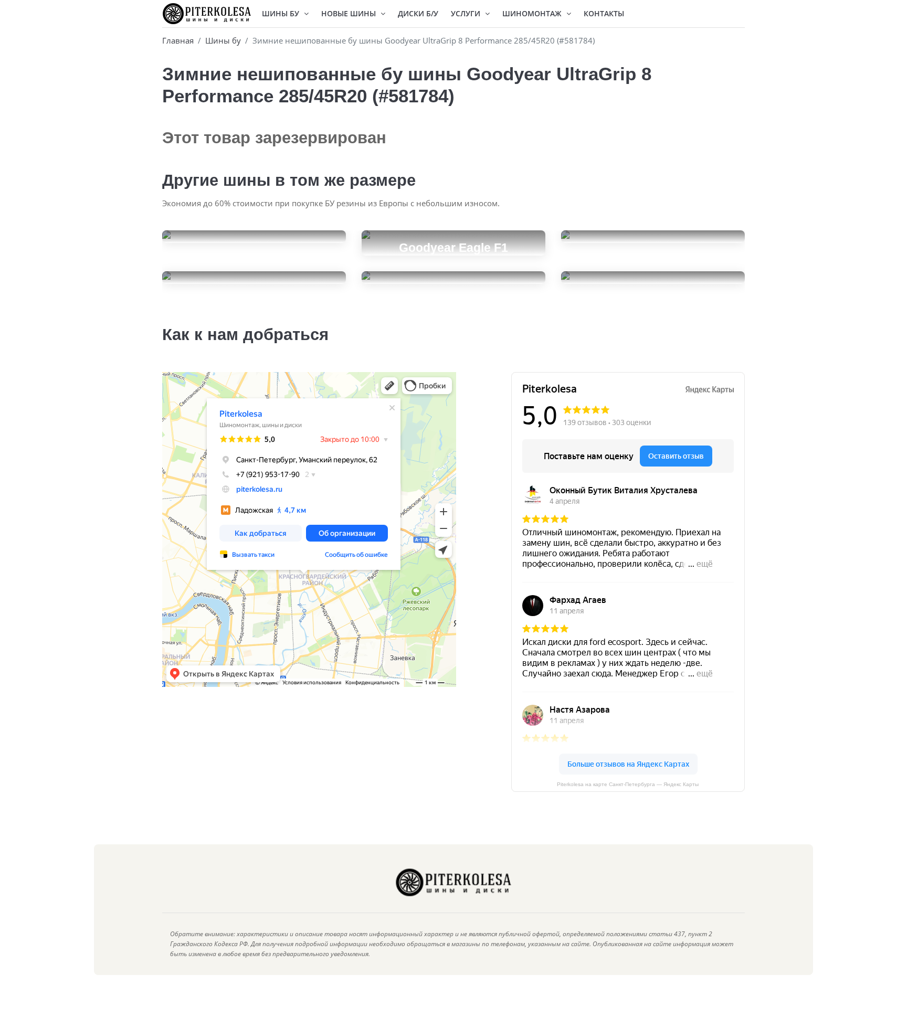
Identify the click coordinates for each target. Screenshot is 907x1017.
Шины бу (223, 40)
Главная (178, 40)
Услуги (466, 13)
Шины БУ (281, 13)
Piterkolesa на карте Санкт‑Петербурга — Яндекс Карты (628, 784)
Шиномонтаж (533, 13)
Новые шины (349, 13)
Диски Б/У (418, 13)
